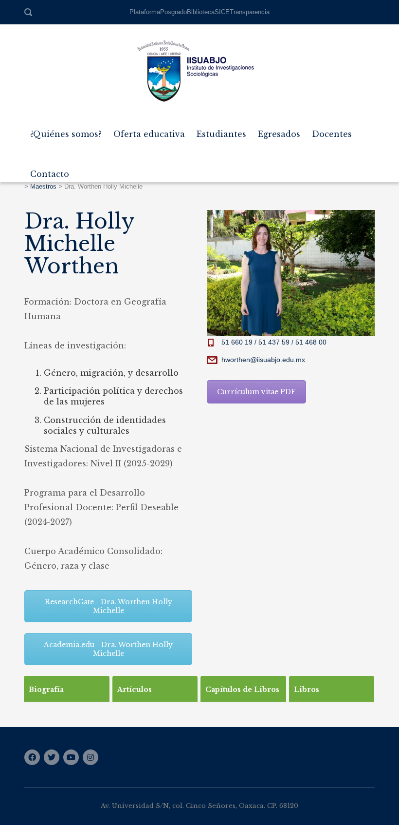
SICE (222, 12)
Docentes (332, 130)
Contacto (49, 170)
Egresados (279, 130)
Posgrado (173, 12)
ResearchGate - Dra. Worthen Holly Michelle (108, 606)
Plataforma (144, 12)
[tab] (66, 688)
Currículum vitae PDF (256, 391)
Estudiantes (221, 130)
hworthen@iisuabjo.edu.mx (263, 360)
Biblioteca (201, 12)
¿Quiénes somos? (66, 130)
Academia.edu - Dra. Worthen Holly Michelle (108, 649)
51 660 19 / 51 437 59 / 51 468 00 (273, 342)
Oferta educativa (149, 130)
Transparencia (250, 12)
